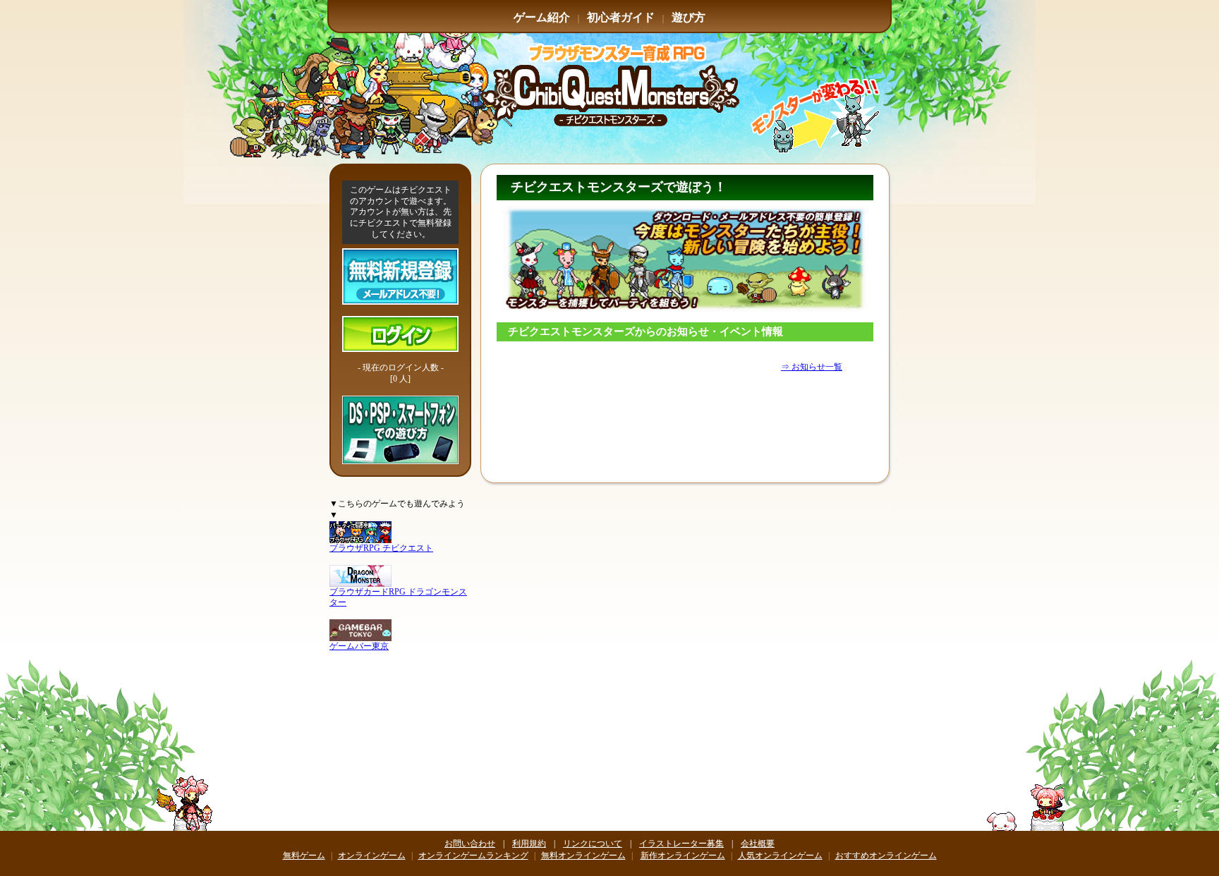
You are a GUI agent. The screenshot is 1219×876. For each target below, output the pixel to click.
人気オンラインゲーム (780, 855)
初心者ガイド (621, 17)
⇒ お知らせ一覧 (811, 367)
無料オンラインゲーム (583, 855)
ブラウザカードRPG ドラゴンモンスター (398, 597)
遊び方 (688, 17)
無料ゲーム (304, 855)
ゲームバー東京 (359, 646)
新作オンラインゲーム (683, 855)
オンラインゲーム (372, 855)
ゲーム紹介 (542, 17)
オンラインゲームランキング (473, 855)
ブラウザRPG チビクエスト (381, 548)
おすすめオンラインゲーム (886, 855)
